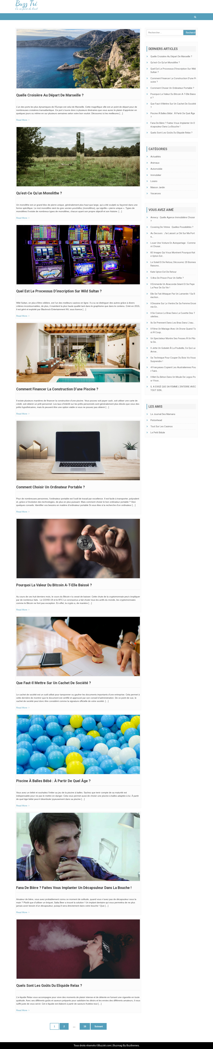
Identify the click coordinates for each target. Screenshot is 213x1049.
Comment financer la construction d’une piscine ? (57, 389)
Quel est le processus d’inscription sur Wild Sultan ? (59, 291)
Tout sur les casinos (161, 426)
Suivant (98, 1026)
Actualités (155, 156)
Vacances (155, 193)
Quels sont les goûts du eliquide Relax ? (49, 986)
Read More (21, 120)
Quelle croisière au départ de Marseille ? (50, 95)
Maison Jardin (157, 187)
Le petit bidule (157, 432)
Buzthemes (132, 1045)
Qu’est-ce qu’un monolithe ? (39, 193)
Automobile (156, 168)
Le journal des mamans (162, 414)
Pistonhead (156, 420)
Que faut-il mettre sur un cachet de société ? (53, 683)
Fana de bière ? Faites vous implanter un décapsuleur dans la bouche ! (73, 888)
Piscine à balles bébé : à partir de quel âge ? (53, 781)
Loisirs (153, 181)
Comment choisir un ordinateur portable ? (50, 487)
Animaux (154, 162)
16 (85, 1026)
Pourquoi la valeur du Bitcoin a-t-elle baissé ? (54, 585)
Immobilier (155, 175)
